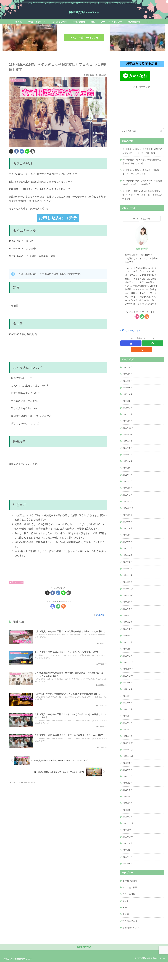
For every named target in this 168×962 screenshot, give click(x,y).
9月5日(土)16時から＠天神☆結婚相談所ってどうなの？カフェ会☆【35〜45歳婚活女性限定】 (142, 195)
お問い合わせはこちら (130, 330)
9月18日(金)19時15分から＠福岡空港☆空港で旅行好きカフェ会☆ (141, 161)
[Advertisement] (142, 107)
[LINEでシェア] (27, 151)
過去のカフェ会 (17, 582)
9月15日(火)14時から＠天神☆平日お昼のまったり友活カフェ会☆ (141, 172)
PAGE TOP (85, 947)
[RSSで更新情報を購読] (63, 606)
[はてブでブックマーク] (22, 151)
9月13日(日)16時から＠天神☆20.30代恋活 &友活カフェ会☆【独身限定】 (142, 182)
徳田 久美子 (142, 248)
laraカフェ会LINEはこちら (84, 37)
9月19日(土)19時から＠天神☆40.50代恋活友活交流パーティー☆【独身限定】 (142, 151)
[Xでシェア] (11, 151)
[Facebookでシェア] (16, 151)
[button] (32, 151)
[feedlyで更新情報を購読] (58, 606)
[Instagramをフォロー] (52, 606)
